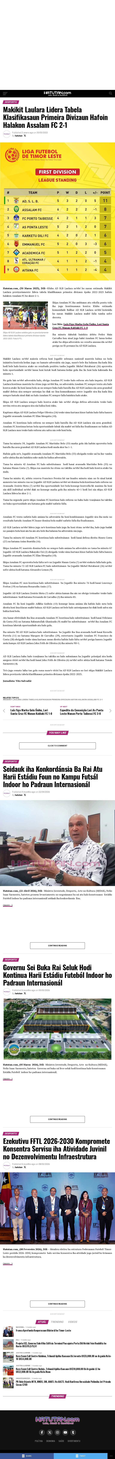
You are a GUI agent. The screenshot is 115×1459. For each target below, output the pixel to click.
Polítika (39, 1441)
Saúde (61, 1441)
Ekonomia (50, 1441)
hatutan (18, 136)
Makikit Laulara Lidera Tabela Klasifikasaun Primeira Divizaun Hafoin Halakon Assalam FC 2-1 (53, 700)
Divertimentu (74, 1441)
